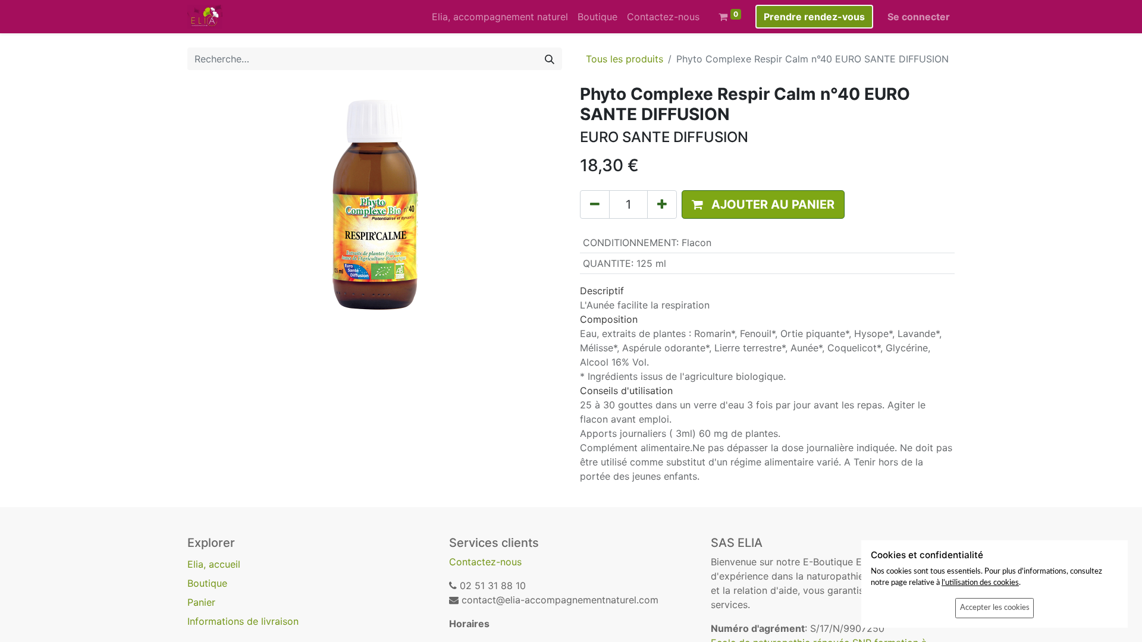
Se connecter (918, 17)
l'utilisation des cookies (980, 582)
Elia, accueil (213, 564)
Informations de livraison (243, 621)
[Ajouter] (662, 204)
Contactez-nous (485, 562)
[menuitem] (500, 17)
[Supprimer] (595, 204)
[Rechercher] (549, 59)
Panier (201, 602)
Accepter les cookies (995, 607)
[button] (763, 204)
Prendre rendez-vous (814, 17)
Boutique (207, 583)
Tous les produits (624, 59)
